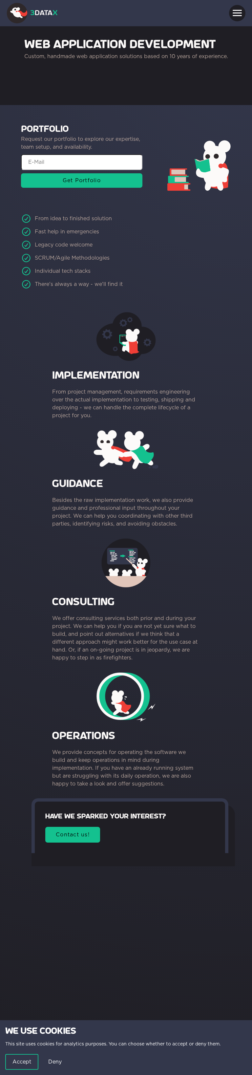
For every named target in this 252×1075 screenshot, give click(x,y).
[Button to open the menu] (237, 13)
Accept (21, 1062)
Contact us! (73, 834)
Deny (55, 1062)
